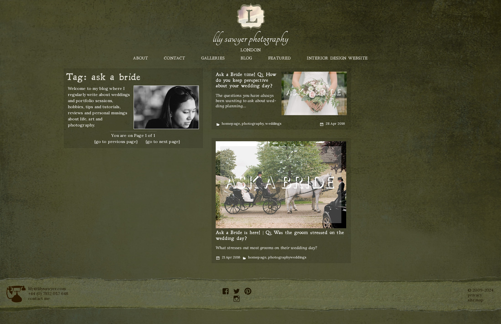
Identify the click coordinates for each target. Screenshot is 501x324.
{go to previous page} (116, 141)
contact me (39, 298)
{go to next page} (163, 141)
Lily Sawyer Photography (250, 38)
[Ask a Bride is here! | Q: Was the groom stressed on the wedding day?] (281, 185)
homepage (231, 123)
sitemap (475, 300)
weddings (273, 123)
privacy (475, 295)
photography (253, 123)
